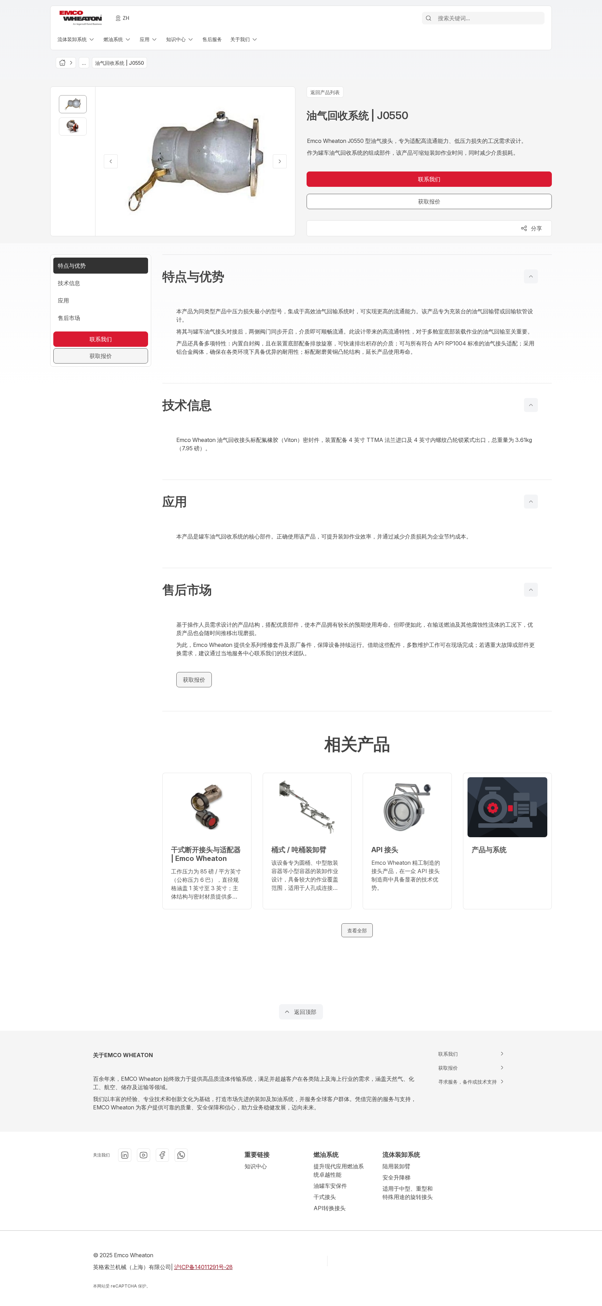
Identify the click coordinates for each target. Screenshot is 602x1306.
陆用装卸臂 (396, 1166)
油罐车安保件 (330, 1185)
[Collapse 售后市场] (531, 590)
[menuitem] (76, 39)
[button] (357, 276)
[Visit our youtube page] (143, 1155)
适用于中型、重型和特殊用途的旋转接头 (408, 1192)
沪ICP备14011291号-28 (203, 1266)
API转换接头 (330, 1208)
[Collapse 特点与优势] (531, 276)
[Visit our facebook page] (162, 1155)
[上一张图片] (111, 161)
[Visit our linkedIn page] (124, 1155)
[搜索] (428, 18)
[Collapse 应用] (531, 502)
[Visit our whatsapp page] (181, 1155)
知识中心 (256, 1166)
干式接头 (325, 1196)
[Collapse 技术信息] (531, 405)
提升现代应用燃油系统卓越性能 (339, 1170)
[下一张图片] (280, 161)
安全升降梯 (396, 1177)
